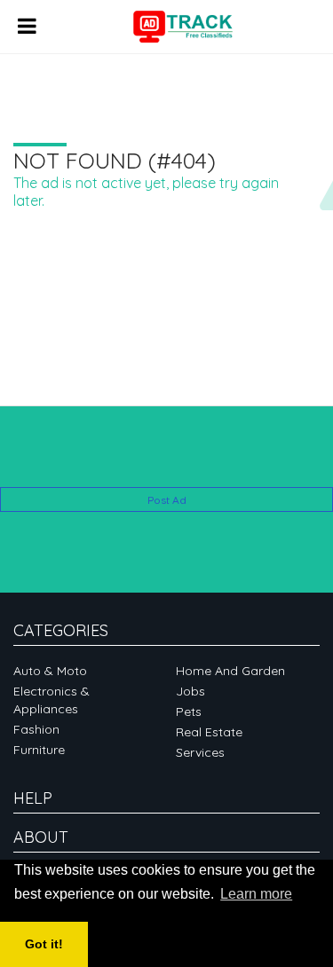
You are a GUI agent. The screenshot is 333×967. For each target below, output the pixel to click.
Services (200, 752)
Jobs (190, 691)
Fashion (36, 729)
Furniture (39, 750)
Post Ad (166, 500)
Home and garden (230, 671)
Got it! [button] (44, 944)
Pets (189, 711)
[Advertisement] (166, 460)
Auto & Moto (50, 671)
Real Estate (209, 732)
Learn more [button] (256, 893)
